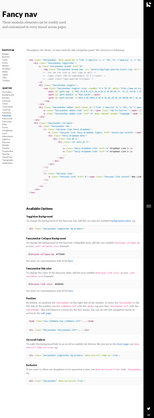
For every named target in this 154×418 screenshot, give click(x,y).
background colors (121, 220)
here (70, 260)
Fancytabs (7, 121)
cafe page (46, 313)
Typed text (7, 157)
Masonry (6, 142)
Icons (4, 133)
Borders (5, 98)
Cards (5, 60)
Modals (5, 145)
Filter (4, 124)
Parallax (5, 148)
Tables (5, 74)
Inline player (7, 136)
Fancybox (6, 112)
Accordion (7, 92)
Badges (5, 54)
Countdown (7, 106)
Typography (7, 160)
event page (123, 344)
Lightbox (6, 139)
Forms (5, 63)
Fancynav (6, 115)
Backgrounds (8, 95)
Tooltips (6, 80)
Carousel (6, 101)
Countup (6, 109)
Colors (5, 103)
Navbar (5, 65)
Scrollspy (6, 68)
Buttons (6, 57)
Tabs (4, 77)
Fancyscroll (7, 118)
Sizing (4, 71)
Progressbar (7, 151)
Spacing (5, 154)
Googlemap (7, 130)
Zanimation (7, 163)
